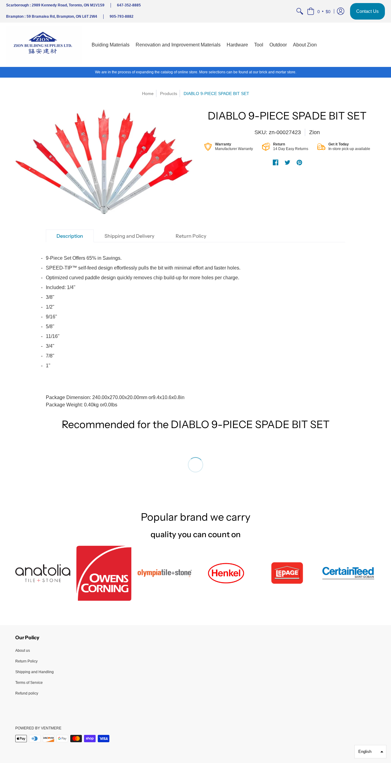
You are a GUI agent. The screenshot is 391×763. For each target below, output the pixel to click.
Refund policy (26, 693)
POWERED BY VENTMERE (38, 728)
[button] (318, 11)
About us (22, 650)
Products (168, 93)
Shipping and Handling (34, 672)
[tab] (70, 235)
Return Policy (26, 661)
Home (148, 93)
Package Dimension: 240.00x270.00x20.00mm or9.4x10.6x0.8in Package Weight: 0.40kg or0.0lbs (143, 331)
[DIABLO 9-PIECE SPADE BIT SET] (103, 161)
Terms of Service (29, 682)
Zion (314, 132)
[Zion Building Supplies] (44, 45)
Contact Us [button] (367, 11)
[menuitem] (299, 11)
